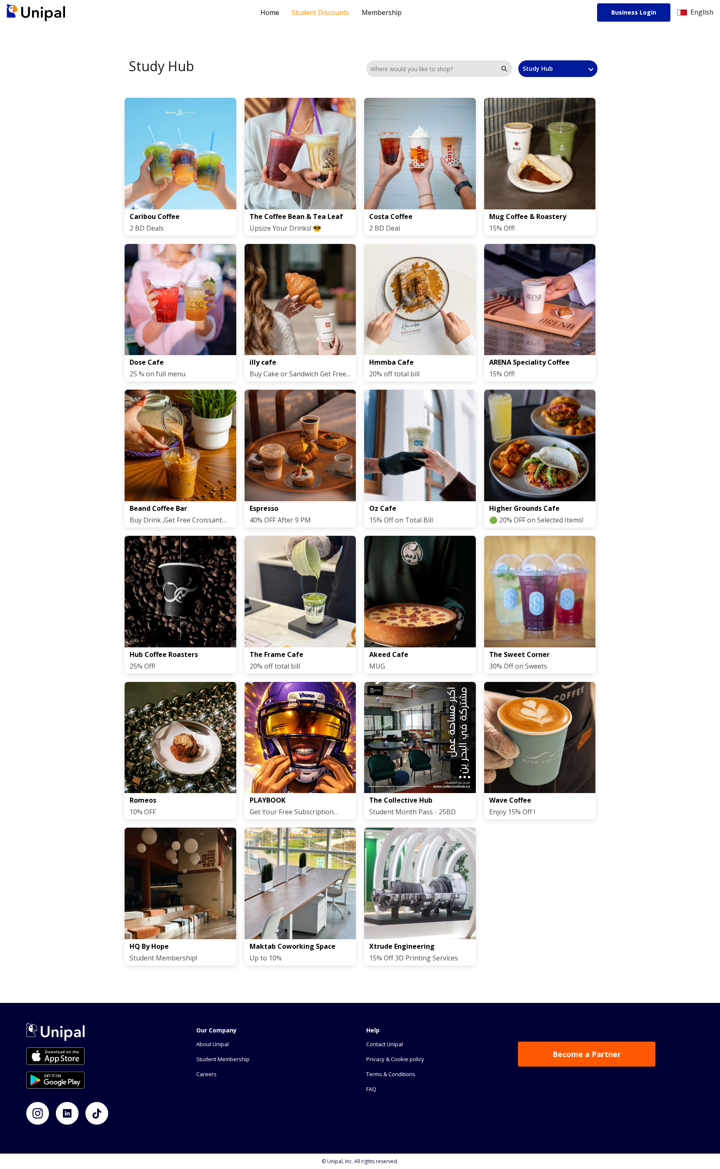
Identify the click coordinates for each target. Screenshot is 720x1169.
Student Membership (223, 1059)
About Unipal (212, 1044)
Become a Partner (586, 1054)
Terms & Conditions (390, 1074)
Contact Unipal (384, 1044)
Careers (206, 1074)
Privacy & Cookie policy (395, 1059)
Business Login (633, 12)
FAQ (371, 1089)
